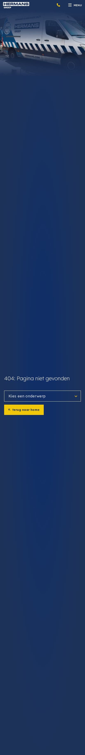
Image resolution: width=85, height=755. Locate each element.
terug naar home (26, 410)
